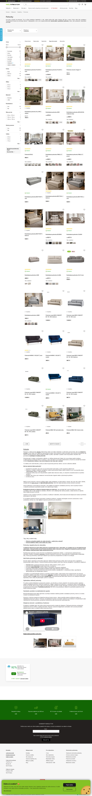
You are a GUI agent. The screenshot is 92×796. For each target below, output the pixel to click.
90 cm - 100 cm (14, 115)
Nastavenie (69, 789)
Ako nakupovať (29, 756)
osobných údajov (48, 737)
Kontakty (28, 753)
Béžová (14, 73)
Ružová (29, 323)
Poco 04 (47, 283)
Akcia (14, 53)
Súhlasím (69, 785)
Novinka (14, 55)
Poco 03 (47, 243)
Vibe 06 (74, 243)
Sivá (32, 323)
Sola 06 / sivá (47, 164)
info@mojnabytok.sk (10, 755)
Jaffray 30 (71, 122)
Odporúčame (28, 41)
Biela (14, 71)
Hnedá (26, 323)
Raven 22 (32, 164)
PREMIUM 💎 (14, 63)
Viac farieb (14, 57)
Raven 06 (26, 164)
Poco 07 (60, 243)
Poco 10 (50, 243)
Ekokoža (14, 97)
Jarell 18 (56, 283)
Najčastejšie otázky (50, 758)
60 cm (14, 137)
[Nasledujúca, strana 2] (82, 444)
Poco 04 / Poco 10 (32, 80)
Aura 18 (56, 243)
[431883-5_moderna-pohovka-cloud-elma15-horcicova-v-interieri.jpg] (69, 641)
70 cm (14, 140)
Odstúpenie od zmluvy (71, 760)
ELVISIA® (14, 61)
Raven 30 (39, 164)
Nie (14, 108)
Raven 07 (29, 164)
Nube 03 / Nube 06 (53, 122)
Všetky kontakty (9, 756)
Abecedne (62, 41)
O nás (47, 753)
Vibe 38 (71, 243)
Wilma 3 (26, 283)
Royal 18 (68, 122)
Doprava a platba (30, 755)
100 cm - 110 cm (14, 117)
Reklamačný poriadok (71, 756)
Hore (27, 444)
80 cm (14, 84)
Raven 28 (36, 164)
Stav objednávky (50, 755)
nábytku (39, 452)
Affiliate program (49, 760)
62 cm (14, 138)
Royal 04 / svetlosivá (60, 164)
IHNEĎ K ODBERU (14, 65)
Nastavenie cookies (70, 762)
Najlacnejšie (36, 41)
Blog (27, 762)
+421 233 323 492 (77, 1)
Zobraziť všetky (24, 678)
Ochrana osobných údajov (72, 755)
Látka (14, 99)
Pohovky (26, 449)
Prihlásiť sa (46, 740)
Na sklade (14, 51)
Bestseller (14, 59)
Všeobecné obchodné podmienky (74, 753)
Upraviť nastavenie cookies (38, 794)
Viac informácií (7, 790)
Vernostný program (50, 756)
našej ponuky (34, 483)
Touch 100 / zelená (53, 164)
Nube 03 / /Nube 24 (56, 122)
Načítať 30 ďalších (55, 444)
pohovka (42, 554)
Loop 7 (68, 243)
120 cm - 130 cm (14, 119)
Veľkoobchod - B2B (50, 762)
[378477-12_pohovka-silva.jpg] (40, 641)
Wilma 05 (29, 283)
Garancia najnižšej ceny (31, 758)
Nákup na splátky (30, 760)
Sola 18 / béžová (50, 164)
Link (16, 713)
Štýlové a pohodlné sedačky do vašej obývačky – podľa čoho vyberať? (44, 541)
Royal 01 (26, 80)
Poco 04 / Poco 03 (36, 80)
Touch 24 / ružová (56, 164)
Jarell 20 (74, 122)
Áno (14, 106)
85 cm (14, 86)
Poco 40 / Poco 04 (29, 80)
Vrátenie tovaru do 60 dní (26, 1)
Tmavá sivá (36, 323)
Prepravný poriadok (70, 758)
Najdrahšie (44, 41)
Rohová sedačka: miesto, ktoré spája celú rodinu (38, 542)
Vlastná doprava (11, 1)
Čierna (14, 75)
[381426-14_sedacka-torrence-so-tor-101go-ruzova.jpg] (54, 641)
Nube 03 (47, 122)
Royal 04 (53, 283)
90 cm (14, 88)
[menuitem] (9, 8)
